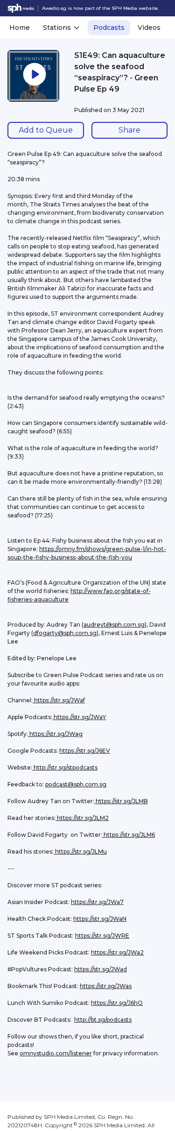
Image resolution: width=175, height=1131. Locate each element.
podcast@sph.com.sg (75, 784)
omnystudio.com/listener (56, 1053)
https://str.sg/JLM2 (82, 817)
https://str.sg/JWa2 (117, 952)
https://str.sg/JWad (100, 969)
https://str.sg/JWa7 (97, 901)
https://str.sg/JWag (55, 733)
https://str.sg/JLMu (80, 851)
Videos (149, 27)
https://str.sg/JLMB (121, 801)
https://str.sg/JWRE (102, 935)
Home (19, 27)
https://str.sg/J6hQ (117, 1002)
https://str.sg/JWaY (79, 717)
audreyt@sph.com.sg (114, 624)
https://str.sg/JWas (106, 986)
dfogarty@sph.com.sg (65, 632)
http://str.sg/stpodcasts (65, 767)
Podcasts (109, 27)
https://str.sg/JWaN (99, 918)
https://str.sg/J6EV (84, 750)
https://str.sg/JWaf (59, 700)
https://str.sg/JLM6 (128, 834)
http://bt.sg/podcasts (103, 1019)
